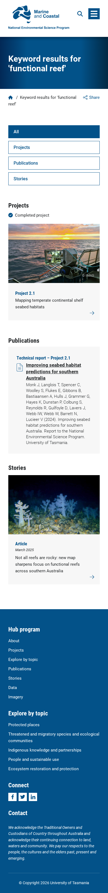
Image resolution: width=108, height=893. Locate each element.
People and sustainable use (33, 759)
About (13, 640)
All (16, 131)
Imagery (15, 696)
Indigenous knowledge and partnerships (44, 750)
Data (12, 687)
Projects (22, 147)
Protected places (24, 724)
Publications (26, 163)
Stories (21, 178)
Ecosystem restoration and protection (43, 768)
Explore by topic (23, 659)
